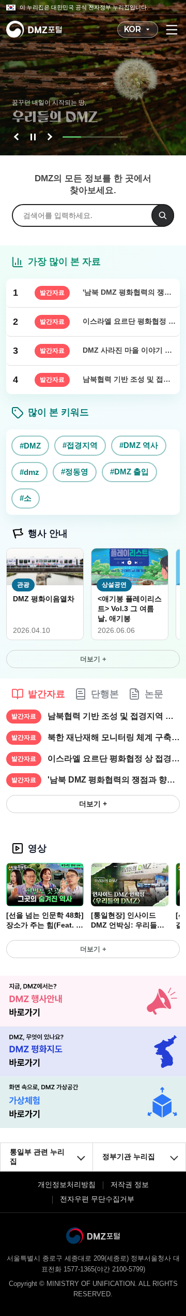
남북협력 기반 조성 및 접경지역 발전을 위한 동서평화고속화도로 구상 (114, 716)
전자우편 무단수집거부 (97, 1199)
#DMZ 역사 (138, 445)
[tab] (38, 694)
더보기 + (93, 659)
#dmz (29, 472)
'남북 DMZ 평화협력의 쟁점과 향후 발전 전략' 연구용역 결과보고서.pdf (114, 779)
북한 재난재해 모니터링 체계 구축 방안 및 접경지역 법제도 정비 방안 (114, 737)
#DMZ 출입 (129, 471)
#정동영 (74, 471)
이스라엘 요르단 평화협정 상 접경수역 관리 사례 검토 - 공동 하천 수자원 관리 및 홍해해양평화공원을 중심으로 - (114, 758)
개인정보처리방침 (67, 1184)
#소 (26, 498)
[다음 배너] (48, 136)
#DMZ (30, 445)
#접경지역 (80, 445)
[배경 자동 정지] (33, 136)
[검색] (162, 215)
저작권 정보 (130, 1184)
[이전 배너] (17, 136)
